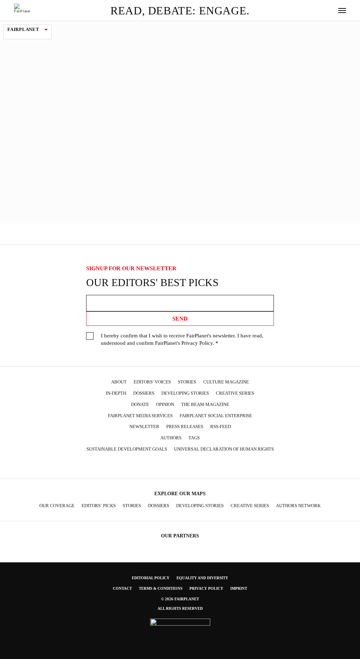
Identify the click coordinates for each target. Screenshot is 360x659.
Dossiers (143, 393)
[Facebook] (132, 466)
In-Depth (116, 393)
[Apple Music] (214, 466)
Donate (140, 404)
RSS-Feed (220, 426)
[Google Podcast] (227, 466)
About (119, 382)
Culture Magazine (226, 382)
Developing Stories (185, 393)
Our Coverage (57, 505)
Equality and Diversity (202, 578)
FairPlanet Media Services (140, 415)
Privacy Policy (197, 343)
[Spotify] (200, 466)
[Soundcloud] (186, 466)
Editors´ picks (99, 505)
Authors (170, 437)
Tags (194, 437)
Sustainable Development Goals (126, 449)
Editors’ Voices (152, 382)
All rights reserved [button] (180, 608)
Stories (187, 382)
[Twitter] (159, 466)
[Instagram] (145, 466)
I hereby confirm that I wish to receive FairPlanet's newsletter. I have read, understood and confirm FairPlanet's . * (182, 339)
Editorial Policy (150, 578)
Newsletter (144, 426)
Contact (122, 588)
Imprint (238, 588)
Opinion (165, 404)
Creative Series (235, 393)
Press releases (184, 426)
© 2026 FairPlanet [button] (180, 599)
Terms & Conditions (160, 588)
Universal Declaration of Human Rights (224, 449)
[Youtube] (173, 466)
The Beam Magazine (205, 404)
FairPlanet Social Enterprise (216, 415)
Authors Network (298, 505)
